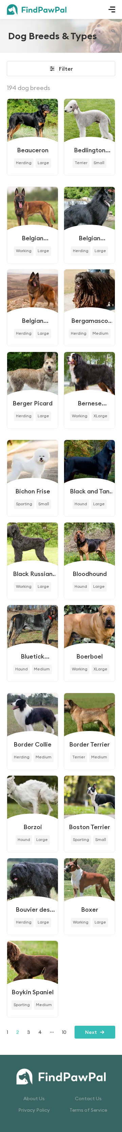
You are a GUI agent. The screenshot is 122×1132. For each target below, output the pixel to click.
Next (91, 1032)
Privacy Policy (34, 1110)
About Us (34, 1098)
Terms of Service (88, 1110)
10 (64, 1032)
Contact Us (88, 1098)
